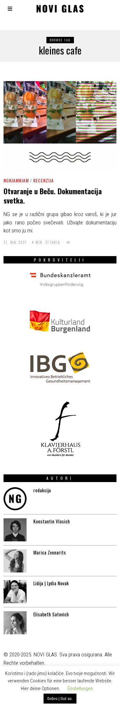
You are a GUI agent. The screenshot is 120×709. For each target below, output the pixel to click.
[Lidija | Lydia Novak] (15, 591)
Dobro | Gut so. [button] (60, 698)
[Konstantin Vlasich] (15, 529)
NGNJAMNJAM (16, 180)
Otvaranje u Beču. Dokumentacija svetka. (53, 195)
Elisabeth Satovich (51, 614)
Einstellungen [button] (80, 688)
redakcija (42, 490)
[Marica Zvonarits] (15, 560)
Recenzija (43, 180)
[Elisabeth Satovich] (15, 622)
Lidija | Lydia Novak (51, 583)
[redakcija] (15, 498)
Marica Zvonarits (49, 552)
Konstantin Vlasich (51, 521)
